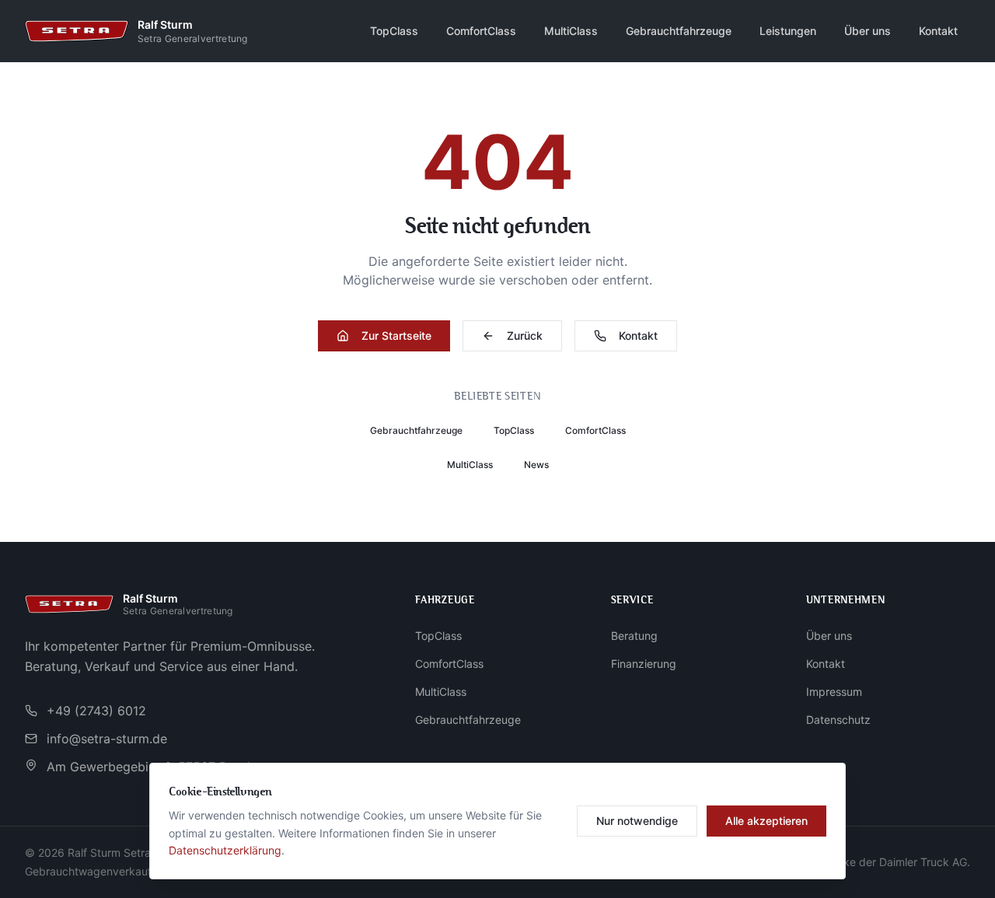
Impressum (834, 691)
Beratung (634, 635)
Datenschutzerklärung (225, 850)
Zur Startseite (396, 335)
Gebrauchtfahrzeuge (678, 30)
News (536, 464)
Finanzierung (643, 663)
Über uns (867, 30)
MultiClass (571, 30)
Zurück (525, 335)
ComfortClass (481, 30)
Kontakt (938, 30)
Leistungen (787, 30)
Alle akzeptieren (766, 820)
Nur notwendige (637, 820)
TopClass (394, 30)
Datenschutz (838, 719)
